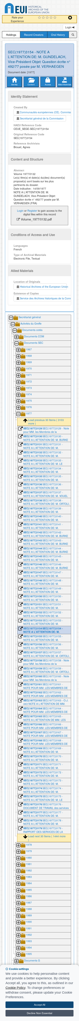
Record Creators (33, 35)
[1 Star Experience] (40, 18)
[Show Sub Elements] (16, 337)
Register (32, 210)
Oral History (58, 35)
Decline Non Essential (39, 1013)
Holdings (11, 35)
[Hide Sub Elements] (11, 318)
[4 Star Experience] (51, 18)
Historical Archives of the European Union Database (37, 9)
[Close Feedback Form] (70, 18)
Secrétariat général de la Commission (42, 118)
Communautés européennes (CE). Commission (46, 112)
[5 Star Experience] (55, 18)
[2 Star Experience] (44, 18)
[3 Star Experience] (48, 18)
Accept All (39, 1004)
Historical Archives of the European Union (43, 286)
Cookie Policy (15, 988)
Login (68, 27)
